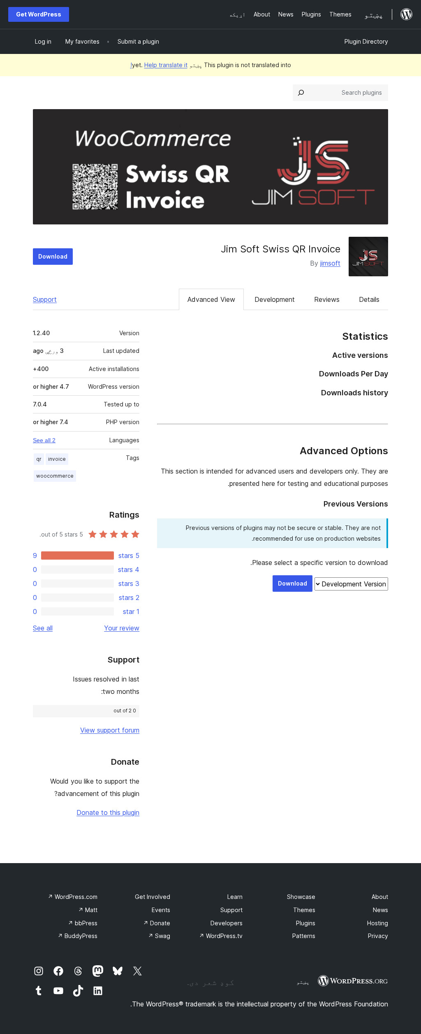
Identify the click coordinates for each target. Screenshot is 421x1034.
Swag (159, 935)
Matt (87, 909)
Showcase (301, 896)
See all (43, 628)
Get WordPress (38, 14)
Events (161, 909)
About (380, 896)
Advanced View (211, 299)
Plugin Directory (366, 41)
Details (369, 299)
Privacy (378, 935)
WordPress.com (72, 896)
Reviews (327, 299)
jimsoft (330, 263)
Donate (156, 923)
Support (45, 299)
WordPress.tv (221, 935)
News (380, 909)
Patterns (303, 935)
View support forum (109, 730)
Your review (121, 628)
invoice (57, 459)
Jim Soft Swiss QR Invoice (280, 249)
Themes (304, 909)
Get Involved (152, 896)
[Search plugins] (301, 92)
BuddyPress (77, 935)
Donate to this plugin (107, 812)
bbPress (82, 923)
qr (39, 459)
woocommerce (55, 476)
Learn (235, 896)
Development (274, 299)
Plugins (305, 923)
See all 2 (44, 440)
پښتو (303, 981)
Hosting (377, 923)
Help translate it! (158, 64)
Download (52, 256)
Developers (226, 923)
